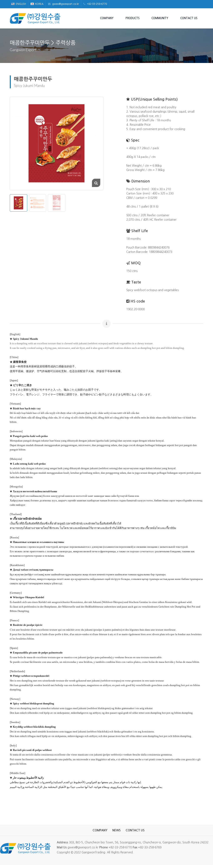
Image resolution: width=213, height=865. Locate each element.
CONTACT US (188, 18)
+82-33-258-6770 (96, 4)
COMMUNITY (159, 18)
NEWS (116, 830)
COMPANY (107, 18)
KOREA (39, 4)
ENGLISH (21, 4)
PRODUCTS (132, 18)
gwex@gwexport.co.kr (65, 4)
